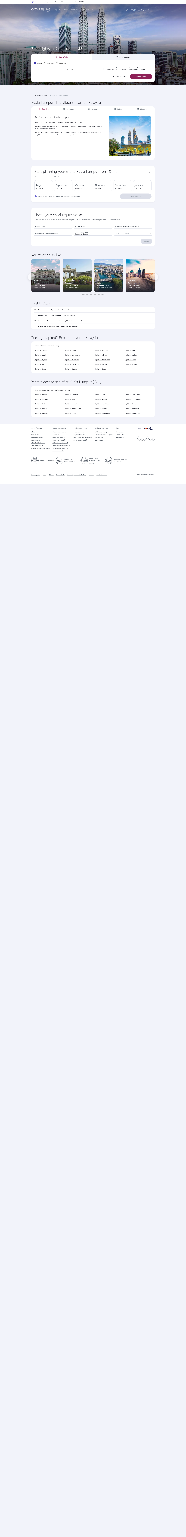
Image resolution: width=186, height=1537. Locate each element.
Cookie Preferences (124, 1531)
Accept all (141, 1531)
